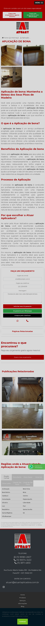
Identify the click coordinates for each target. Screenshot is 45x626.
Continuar (22, 621)
